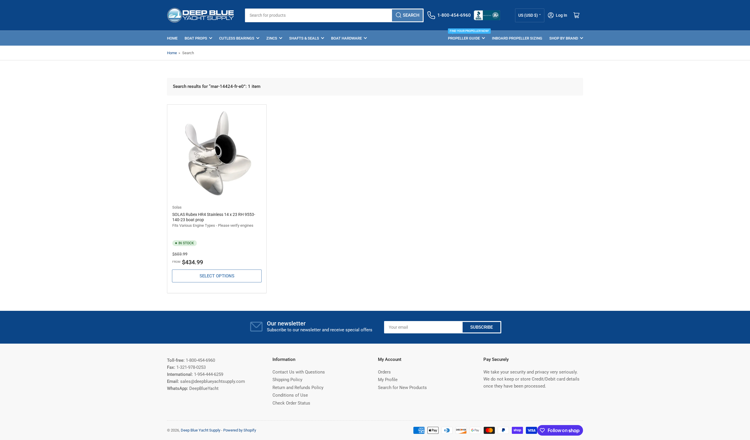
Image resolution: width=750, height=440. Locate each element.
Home (172, 38)
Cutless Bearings (236, 38)
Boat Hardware (346, 38)
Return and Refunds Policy (297, 387)
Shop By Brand (563, 38)
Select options (217, 276)
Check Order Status (291, 403)
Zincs (271, 38)
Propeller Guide (466, 35)
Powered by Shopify (239, 430)
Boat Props (196, 38)
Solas (177, 207)
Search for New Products (402, 387)
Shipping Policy (287, 379)
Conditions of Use (290, 395)
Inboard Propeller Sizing (517, 38)
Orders (384, 372)
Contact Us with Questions (298, 372)
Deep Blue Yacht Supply (200, 430)
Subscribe (481, 327)
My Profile (388, 379)
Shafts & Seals (304, 38)
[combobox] (334, 15)
